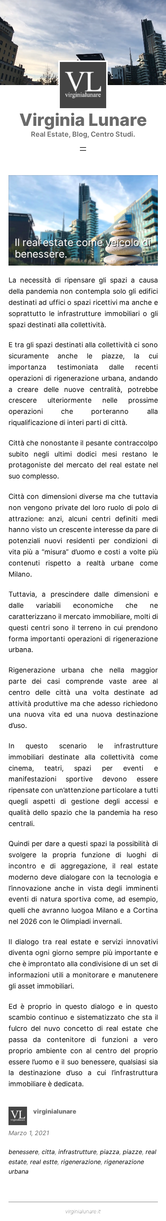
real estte (44, 1162)
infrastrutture (77, 1152)
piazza (109, 1152)
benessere (23, 1152)
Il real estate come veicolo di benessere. (83, 248)
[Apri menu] (83, 149)
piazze (132, 1152)
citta (48, 1152)
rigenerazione (81, 1162)
